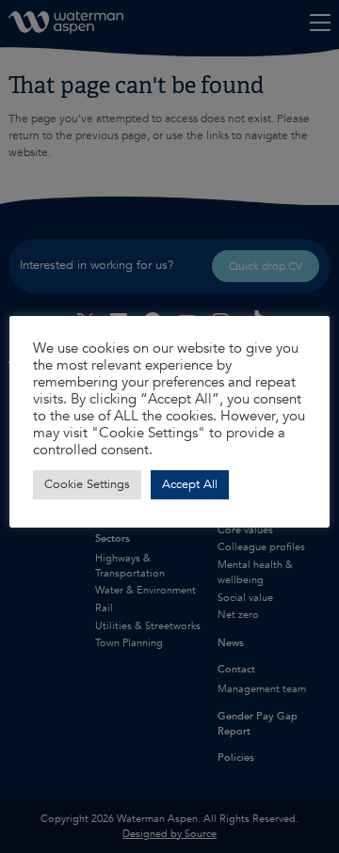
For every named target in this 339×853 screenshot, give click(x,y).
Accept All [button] (190, 484)
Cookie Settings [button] (87, 484)
